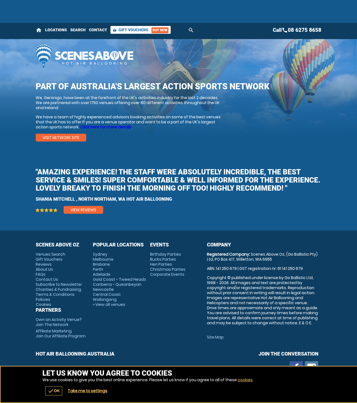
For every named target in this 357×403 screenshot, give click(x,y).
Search (78, 30)
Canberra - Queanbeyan (117, 284)
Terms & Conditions (55, 294)
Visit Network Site (61, 137)
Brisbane (101, 264)
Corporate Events (167, 274)
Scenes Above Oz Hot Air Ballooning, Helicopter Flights (128, 56)
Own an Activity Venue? (59, 322)
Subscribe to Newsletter (59, 284)
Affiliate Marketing (61, 333)
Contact (98, 30)
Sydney (100, 254)
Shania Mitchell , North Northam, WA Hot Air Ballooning (104, 199)
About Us (44, 269)
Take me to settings (87, 391)
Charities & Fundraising (58, 289)
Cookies (43, 304)
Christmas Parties (167, 269)
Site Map (215, 337)
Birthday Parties (165, 254)
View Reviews (83, 210)
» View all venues (109, 304)
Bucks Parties (163, 259)
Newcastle (103, 289)
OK (54, 391)
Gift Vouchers (140, 30)
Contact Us (47, 279)
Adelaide (101, 274)
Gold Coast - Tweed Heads (119, 279)
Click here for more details (106, 127)
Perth (98, 269)
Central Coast (107, 294)
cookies (245, 380)
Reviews (44, 264)
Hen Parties (161, 264)
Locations (56, 30)
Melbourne (103, 259)
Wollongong (105, 299)
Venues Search (50, 254)
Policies (43, 299)
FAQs (40, 274)
